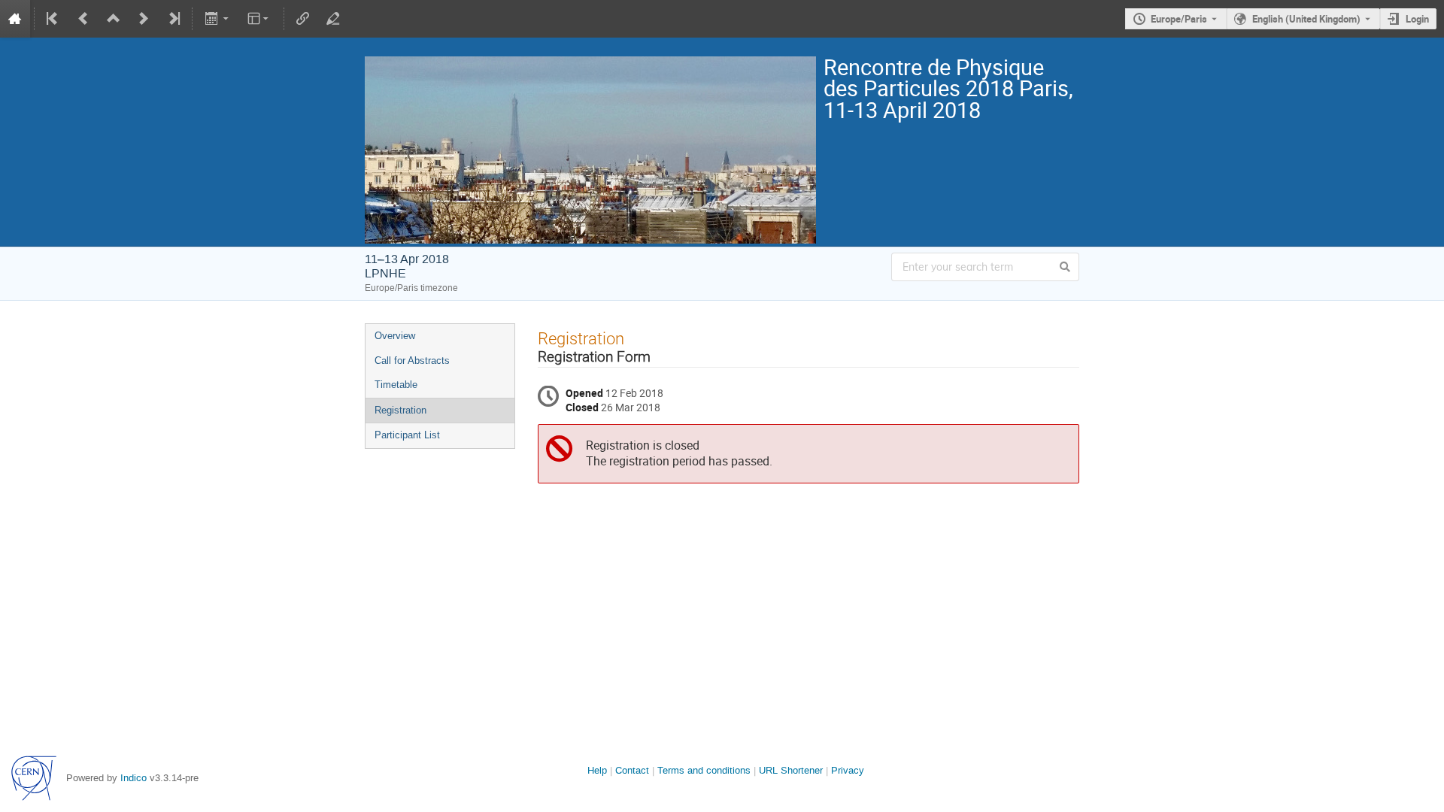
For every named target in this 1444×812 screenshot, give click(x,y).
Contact (632, 770)
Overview (395, 335)
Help (597, 770)
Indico (133, 777)
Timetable (396, 384)
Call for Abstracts (412, 360)
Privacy (847, 770)
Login (1417, 19)
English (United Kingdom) (1306, 19)
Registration (400, 410)
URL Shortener (791, 770)
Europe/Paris (1179, 19)
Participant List (407, 435)
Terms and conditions (704, 770)
